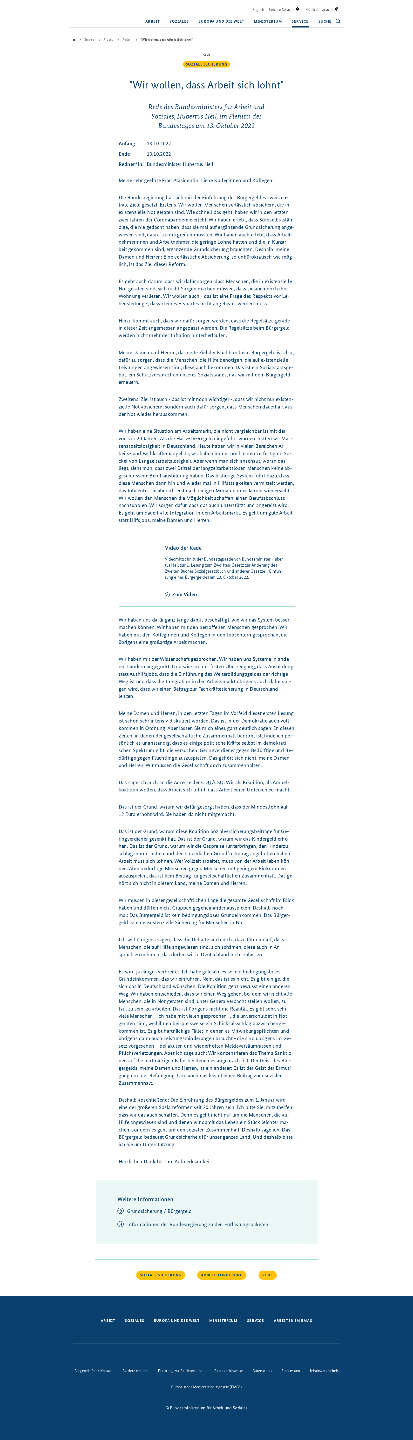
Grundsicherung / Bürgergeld (159, 1211)
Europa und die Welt (221, 21)
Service (300, 21)
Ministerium (268, 21)
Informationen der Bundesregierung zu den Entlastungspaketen (198, 1224)
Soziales (179, 21)
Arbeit (152, 21)
